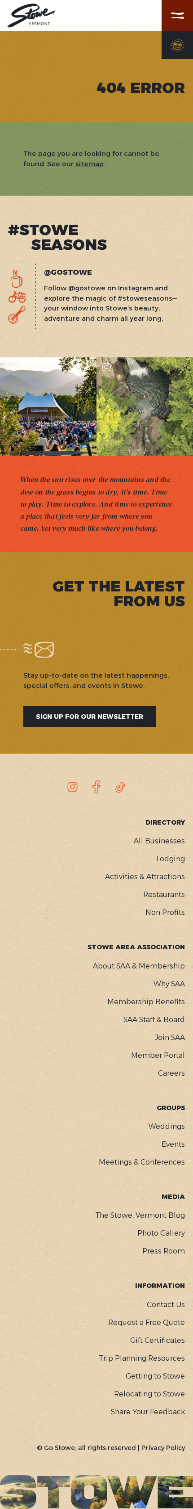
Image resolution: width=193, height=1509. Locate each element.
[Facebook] (96, 787)
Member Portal (158, 1055)
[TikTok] (120, 787)
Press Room (163, 1251)
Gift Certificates (157, 1340)
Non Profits (165, 912)
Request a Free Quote (146, 1322)
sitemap (89, 163)
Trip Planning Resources (142, 1358)
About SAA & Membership (139, 966)
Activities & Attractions (145, 876)
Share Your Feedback (148, 1412)
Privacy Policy (163, 1448)
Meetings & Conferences (142, 1162)
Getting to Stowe (155, 1376)
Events (173, 1144)
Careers (171, 1073)
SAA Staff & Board (154, 1019)
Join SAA (170, 1037)
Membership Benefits (146, 1002)
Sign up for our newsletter (89, 717)
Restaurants (164, 894)
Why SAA (169, 984)
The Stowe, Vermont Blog (140, 1215)
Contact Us (166, 1304)
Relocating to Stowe (149, 1394)
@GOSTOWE (68, 272)
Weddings (167, 1126)
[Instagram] (72, 787)
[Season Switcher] (177, 45)
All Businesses (159, 841)
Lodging (170, 859)
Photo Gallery (161, 1233)
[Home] (31, 15)
